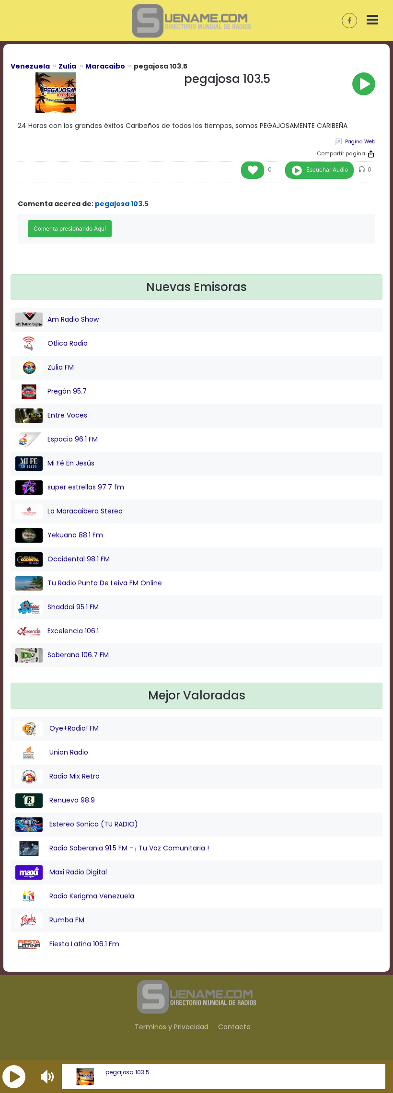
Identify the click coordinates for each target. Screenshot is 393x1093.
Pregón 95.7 (67, 391)
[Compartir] (371, 154)
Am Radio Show (73, 319)
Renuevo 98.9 (71, 800)
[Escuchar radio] (363, 83)
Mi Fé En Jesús (70, 463)
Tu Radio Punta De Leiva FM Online (104, 583)
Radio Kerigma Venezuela (90, 896)
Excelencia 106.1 (73, 631)
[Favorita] (252, 170)
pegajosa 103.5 (127, 1072)
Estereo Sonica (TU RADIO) (92, 824)
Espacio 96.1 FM (72, 439)
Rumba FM (65, 920)
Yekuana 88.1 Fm (75, 535)
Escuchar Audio (327, 169)
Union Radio (67, 752)
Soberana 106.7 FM (78, 655)
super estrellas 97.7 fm (85, 487)
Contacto (234, 1027)
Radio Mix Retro (73, 776)
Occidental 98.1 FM (78, 559)
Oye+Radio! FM (73, 728)
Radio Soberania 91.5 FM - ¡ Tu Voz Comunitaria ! (128, 848)
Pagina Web (360, 141)
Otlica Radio (67, 343)
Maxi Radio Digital (77, 872)
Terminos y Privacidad (171, 1027)
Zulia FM (60, 367)
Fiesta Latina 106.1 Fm (83, 944)
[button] (13, 1076)
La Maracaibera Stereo (85, 511)
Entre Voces (67, 415)
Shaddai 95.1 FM (73, 607)
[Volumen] (48, 1076)
